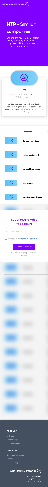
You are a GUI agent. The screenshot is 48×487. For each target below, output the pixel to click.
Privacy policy (12, 462)
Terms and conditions (15, 455)
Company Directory (15, 443)
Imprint (10, 459)
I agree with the (23, 239)
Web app (10, 436)
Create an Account (24, 247)
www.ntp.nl (27, 97)
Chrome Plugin (13, 440)
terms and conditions (29, 239)
